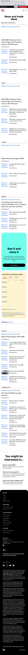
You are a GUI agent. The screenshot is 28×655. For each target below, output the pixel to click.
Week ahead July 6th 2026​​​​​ (16, 371)
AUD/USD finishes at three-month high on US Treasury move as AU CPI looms (11, 42)
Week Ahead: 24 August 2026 (17, 60)
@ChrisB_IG (10, 322)
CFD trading (6, 504)
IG (3, 553)
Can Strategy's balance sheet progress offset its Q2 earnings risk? (17, 343)
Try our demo (6, 524)
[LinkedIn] (13, 565)
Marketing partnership (18, 646)
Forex (3, 83)
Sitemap (7, 553)
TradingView (6, 516)
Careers (10, 646)
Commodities (5, 387)
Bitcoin (3, 331)
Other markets (6, 501)
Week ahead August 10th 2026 (12, 337)
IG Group (5, 646)
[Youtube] (10, 565)
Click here (9, 539)
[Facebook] (3, 565)
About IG (9, 555)
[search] (23, 10)
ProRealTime (6, 520)
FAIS (22, 553)
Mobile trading (6, 514)
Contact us (5, 538)
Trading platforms (7, 512)
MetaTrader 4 (6, 518)
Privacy (5, 555)
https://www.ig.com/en (20, 4)
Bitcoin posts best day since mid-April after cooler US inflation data (17, 358)
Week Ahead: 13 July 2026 (16, 365)
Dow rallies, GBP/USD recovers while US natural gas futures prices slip (17, 441)
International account (8, 507)
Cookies (14, 555)
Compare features (7, 522)
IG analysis (5, 528)
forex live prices (11, 309)
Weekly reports (6, 532)
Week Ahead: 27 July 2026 (16, 400)
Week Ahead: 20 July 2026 (16, 350)
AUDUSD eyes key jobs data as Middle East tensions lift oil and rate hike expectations (17, 130)
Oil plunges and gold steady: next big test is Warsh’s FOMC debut (17, 426)
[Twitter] (7, 565)
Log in (16, 6)
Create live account (23, 6)
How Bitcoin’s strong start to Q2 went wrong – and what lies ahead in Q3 (17, 378)
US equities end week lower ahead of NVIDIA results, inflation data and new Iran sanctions (13, 204)
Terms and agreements (15, 553)
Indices (3, 196)
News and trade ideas (8, 530)
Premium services (7, 509)
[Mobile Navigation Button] (26, 10)
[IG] (2, 10)
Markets (5, 492)
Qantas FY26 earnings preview (17, 173)
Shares (3, 142)
